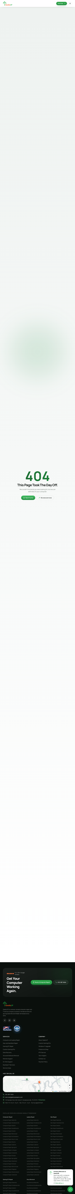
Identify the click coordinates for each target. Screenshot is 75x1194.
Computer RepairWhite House (10, 1166)
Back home (29, 498)
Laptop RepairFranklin (32, 1131)
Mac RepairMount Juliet (56, 1139)
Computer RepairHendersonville (11, 1123)
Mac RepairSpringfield (56, 1158)
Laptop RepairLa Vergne (33, 1150)
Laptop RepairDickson (32, 1155)
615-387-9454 (62, 982)
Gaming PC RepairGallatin (9, 1188)
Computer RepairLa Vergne (10, 1150)
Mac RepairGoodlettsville (56, 1128)
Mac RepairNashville (55, 1120)
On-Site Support (8, 1062)
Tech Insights (42, 1055)
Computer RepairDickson (9, 1155)
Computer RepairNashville (9, 1120)
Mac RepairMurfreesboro (56, 1136)
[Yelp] (14, 1020)
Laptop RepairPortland (32, 1164)
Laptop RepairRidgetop (33, 1169)
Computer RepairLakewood (10, 1175)
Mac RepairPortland (55, 1164)
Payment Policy (43, 1062)
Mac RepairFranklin (55, 1131)
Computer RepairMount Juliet (10, 1139)
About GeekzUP (43, 1040)
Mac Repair (53, 1117)
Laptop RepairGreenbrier (33, 1161)
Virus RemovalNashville (33, 1182)
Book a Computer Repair (42, 982)
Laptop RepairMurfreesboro (34, 1136)
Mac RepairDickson (55, 1155)
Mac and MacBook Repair (10, 1043)
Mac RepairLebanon (55, 1144)
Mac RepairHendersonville (57, 1123)
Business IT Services (9, 1065)
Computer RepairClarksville (10, 1153)
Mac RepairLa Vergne (55, 1150)
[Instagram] (9, 1020)
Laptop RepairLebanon (32, 1144)
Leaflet (55, 1091)
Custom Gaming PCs (9, 1049)
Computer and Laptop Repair (11, 1040)
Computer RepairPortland (9, 1164)
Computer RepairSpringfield (10, 1158)
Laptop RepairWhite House (33, 1166)
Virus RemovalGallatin (32, 1188)
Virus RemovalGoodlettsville (34, 1191)
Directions (42, 1100)
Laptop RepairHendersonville (34, 1123)
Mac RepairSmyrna (55, 1142)
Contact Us (42, 1059)
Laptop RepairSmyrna (32, 1142)
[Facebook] (5, 1020)
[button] (69, 1085)
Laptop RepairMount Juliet (33, 1139)
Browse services (46, 498)
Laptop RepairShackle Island (34, 1172)
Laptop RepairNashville (33, 1120)
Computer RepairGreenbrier (10, 1161)
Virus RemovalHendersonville (34, 1185)
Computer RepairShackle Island (11, 1172)
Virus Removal (31, 1179)
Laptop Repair (30, 1117)
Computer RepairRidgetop (9, 1169)
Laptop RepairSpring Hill (33, 1147)
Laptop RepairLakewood (33, 1175)
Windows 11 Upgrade (44, 1046)
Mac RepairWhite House (56, 1166)
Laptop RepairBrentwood (33, 1134)
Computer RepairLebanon (9, 1144)
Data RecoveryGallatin (56, 1188)
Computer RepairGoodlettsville (11, 1128)
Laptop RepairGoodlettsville (34, 1128)
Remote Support (8, 1059)
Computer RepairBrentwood (10, 1134)
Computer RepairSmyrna (9, 1142)
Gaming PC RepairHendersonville (11, 1185)
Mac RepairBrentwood (56, 1134)
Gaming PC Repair (8, 1046)
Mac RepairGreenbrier (56, 1161)
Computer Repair (7, 1117)
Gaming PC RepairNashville (10, 1182)
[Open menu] (70, 3)
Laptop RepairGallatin (32, 1125)
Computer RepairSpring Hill (10, 1147)
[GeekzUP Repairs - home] (7, 3)
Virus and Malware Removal (11, 1055)
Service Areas (7, 1068)
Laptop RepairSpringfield (33, 1158)
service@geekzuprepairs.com (14, 1097)
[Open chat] (70, 1189)
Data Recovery (7, 1052)
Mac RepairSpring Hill (55, 1147)
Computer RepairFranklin (9, 1131)
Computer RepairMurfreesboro (10, 1136)
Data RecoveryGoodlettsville (57, 1191)
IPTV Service (42, 1052)
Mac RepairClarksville (56, 1153)
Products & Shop (43, 1049)
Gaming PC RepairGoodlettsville (11, 1191)
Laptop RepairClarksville (33, 1153)
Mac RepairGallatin (55, 1125)
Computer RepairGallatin (9, 1125)
